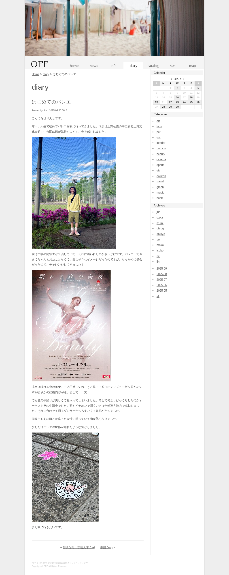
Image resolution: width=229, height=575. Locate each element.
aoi (158, 239)
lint (158, 261)
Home (35, 74)
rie (158, 256)
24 (184, 102)
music (160, 192)
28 (163, 106)
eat (159, 137)
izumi (160, 223)
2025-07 (162, 279)
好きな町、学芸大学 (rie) (79, 547)
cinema (161, 159)
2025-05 (162, 290)
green (160, 187)
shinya (161, 234)
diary (133, 65)
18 (191, 97)
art (158, 121)
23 (177, 102)
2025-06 (162, 285)
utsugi (160, 228)
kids (159, 126)
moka (160, 245)
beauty (161, 154)
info (114, 65)
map (192, 65)
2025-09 (162, 268)
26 (198, 102)
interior (161, 142)
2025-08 (162, 274)
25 (191, 102)
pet (159, 132)
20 (156, 102)
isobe (160, 250)
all (158, 296)
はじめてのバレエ (51, 101)
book (160, 198)
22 (170, 102)
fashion (161, 148)
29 (170, 106)
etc (159, 170)
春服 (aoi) (106, 547)
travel (160, 181)
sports (161, 165)
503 (173, 65)
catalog (153, 65)
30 (177, 106)
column (161, 176)
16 (177, 97)
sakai (160, 217)
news (94, 65)
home (74, 65)
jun (158, 212)
